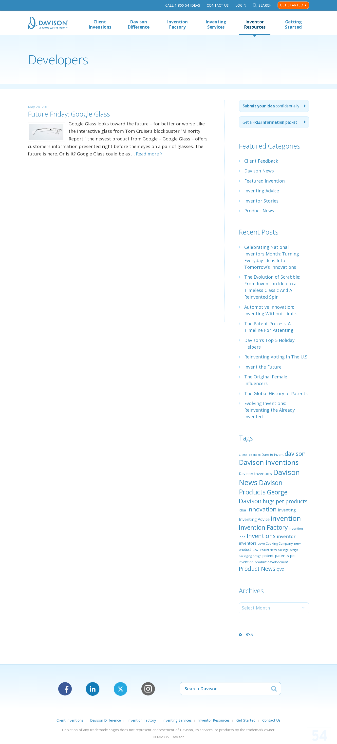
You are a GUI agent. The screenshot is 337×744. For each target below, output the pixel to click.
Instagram (148, 689)
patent (268, 555)
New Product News (264, 550)
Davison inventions (269, 462)
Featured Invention (264, 181)
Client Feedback (261, 161)
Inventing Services (216, 24)
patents (282, 555)
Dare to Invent (272, 454)
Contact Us (218, 5)
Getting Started (293, 24)
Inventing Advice (261, 191)
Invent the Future (262, 367)
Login (240, 5)
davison (295, 453)
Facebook (65, 689)
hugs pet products (285, 501)
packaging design (250, 556)
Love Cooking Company (275, 543)
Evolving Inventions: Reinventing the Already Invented (269, 410)
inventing (287, 510)
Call (182, 5)
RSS (249, 634)
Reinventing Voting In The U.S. (276, 357)
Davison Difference (139, 24)
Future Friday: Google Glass (69, 113)
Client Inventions (100, 24)
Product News (259, 211)
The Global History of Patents (276, 393)
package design (288, 550)
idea (242, 509)
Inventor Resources (254, 24)
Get (270, 122)
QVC (280, 569)
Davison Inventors (255, 473)
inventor (286, 536)
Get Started (291, 5)
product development (271, 562)
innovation (262, 509)
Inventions (261, 536)
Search (265, 5)
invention (286, 518)
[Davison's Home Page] (48, 23)
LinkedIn (92, 689)
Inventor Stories (261, 201)
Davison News (259, 171)
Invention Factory (177, 24)
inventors (248, 543)
